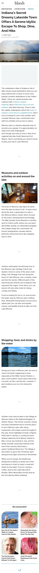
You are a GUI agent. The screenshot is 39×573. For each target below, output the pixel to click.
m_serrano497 (33, 365)
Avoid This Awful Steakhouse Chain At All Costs (29, 558)
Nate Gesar (7, 35)
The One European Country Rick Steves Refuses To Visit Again (9, 558)
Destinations (7, 9)
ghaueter (34, 201)
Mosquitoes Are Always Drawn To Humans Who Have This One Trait (29, 532)
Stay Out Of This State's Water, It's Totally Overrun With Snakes (10, 532)
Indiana (31, 9)
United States (19, 9)
